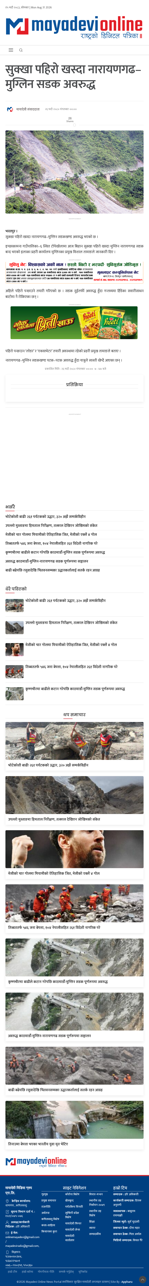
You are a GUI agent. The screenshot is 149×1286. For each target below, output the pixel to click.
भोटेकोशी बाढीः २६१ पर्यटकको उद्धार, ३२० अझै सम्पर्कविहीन (45, 516)
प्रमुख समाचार (48, 1200)
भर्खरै (10, 507)
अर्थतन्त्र (45, 1213)
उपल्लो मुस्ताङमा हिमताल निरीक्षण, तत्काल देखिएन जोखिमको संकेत (51, 525)
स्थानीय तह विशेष (95, 1213)
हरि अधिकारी (125, 1194)
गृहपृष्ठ (44, 1194)
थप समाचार (74, 715)
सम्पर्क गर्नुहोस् (66, 1272)
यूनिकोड (82, 1272)
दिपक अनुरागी (127, 1202)
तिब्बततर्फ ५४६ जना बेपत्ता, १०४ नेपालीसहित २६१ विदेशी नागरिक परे (51, 543)
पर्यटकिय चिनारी (74, 1206)
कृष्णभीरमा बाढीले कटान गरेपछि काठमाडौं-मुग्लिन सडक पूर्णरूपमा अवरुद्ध (55, 552)
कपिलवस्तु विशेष (50, 1219)
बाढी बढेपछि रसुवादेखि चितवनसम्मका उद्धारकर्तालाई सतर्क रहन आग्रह (52, 570)
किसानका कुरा (49, 1231)
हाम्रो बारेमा (27, 1272)
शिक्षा (92, 1221)
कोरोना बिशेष (72, 1194)
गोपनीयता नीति (46, 1272)
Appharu (126, 1281)
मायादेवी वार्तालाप (69, 1238)
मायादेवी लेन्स (72, 1229)
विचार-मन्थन (96, 1194)
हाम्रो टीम (12, 1272)
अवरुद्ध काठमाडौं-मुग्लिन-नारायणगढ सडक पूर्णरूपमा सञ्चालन (46, 561)
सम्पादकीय (95, 1234)
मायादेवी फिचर (73, 1223)
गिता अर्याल (127, 1234)
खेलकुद (69, 1200)
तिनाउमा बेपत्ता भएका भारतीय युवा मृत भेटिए (38, 1144)
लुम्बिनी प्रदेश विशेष (72, 1215)
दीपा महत (126, 1227)
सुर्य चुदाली (126, 1221)
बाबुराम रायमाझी (124, 1213)
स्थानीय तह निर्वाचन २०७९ (97, 1202)
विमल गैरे (127, 1240)
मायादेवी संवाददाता (28, 109)
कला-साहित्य (48, 1225)
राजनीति (45, 1206)
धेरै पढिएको (16, 589)
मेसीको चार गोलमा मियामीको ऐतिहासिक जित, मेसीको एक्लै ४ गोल (51, 534)
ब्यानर (92, 1227)
